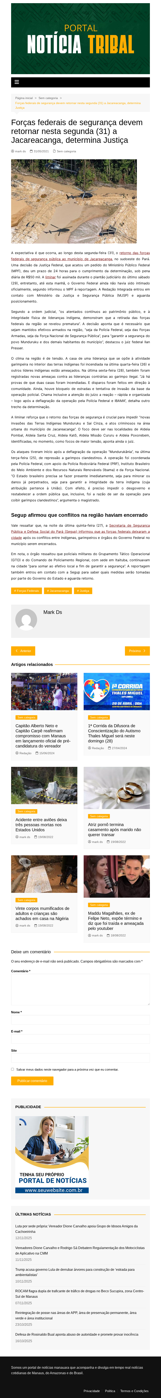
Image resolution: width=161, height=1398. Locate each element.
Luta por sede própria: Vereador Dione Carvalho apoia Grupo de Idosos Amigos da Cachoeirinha (76, 1228)
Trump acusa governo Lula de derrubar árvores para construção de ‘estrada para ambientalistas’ (75, 1272)
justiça (84, 590)
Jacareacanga (59, 590)
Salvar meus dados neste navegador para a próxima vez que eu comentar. (67, 1069)
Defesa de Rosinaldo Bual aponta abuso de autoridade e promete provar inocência (76, 1334)
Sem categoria (66, 151)
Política (110, 1391)
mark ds (20, 151)
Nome (16, 1012)
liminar (50, 277)
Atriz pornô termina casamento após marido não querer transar (114, 829)
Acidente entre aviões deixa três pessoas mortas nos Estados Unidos (41, 824)
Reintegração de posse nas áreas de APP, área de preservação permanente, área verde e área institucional (75, 1315)
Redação (25, 753)
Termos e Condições (134, 1391)
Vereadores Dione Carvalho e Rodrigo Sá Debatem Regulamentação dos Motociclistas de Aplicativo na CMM (80, 1250)
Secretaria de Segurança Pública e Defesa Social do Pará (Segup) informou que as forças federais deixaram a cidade (80, 531)
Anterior (25, 651)
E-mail (16, 1031)
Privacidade (92, 1391)
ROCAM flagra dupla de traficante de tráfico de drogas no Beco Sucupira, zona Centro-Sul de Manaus (79, 1293)
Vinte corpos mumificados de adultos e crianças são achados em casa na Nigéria (42, 913)
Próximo (135, 651)
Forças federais (28, 590)
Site (14, 1050)
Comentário (20, 971)
